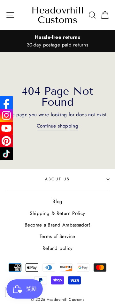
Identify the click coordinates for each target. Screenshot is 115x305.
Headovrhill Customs (57, 15)
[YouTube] (6, 128)
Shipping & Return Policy (57, 213)
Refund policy (57, 248)
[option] (57, 41)
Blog (57, 201)
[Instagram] (6, 115)
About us (57, 179)
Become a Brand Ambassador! (57, 224)
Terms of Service (57, 236)
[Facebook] (6, 102)
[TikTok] (6, 153)
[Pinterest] (6, 141)
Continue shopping (58, 125)
